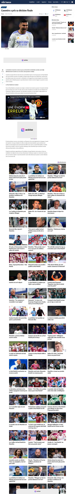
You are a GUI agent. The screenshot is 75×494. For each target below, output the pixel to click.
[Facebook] (61, 2)
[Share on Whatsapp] (2, 79)
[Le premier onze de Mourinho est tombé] (71, 40)
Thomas (2, 13)
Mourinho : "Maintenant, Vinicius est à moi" (59, 27)
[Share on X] (46, 14)
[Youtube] (68, 15)
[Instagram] (66, 2)
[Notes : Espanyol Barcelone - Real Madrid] (71, 35)
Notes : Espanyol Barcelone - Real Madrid (59, 33)
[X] (63, 2)
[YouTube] (65, 2)
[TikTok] (67, 2)
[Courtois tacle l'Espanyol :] (71, 24)
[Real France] (8, 2)
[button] (60, 2)
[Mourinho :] (71, 29)
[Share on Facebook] (44, 14)
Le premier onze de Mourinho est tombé (58, 39)
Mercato (4, 7)
